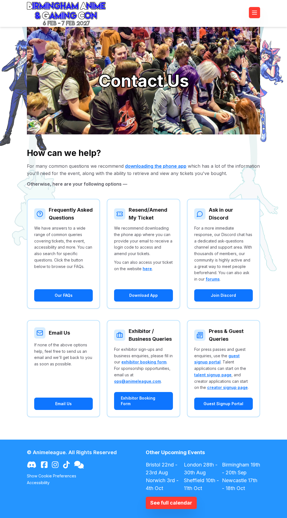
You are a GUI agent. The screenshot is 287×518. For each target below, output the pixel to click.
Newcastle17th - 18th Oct (239, 484)
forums (213, 279)
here (147, 268)
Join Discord (223, 295)
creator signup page (227, 387)
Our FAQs (64, 295)
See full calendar (171, 503)
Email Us (63, 403)
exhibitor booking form (143, 362)
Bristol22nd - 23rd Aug (161, 468)
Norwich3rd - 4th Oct (162, 484)
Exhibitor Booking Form (138, 401)
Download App (143, 295)
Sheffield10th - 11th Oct (201, 484)
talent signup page (213, 374)
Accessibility (38, 482)
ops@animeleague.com (137, 381)
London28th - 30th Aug (200, 468)
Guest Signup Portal (223, 403)
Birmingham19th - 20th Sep (241, 468)
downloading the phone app (155, 166)
